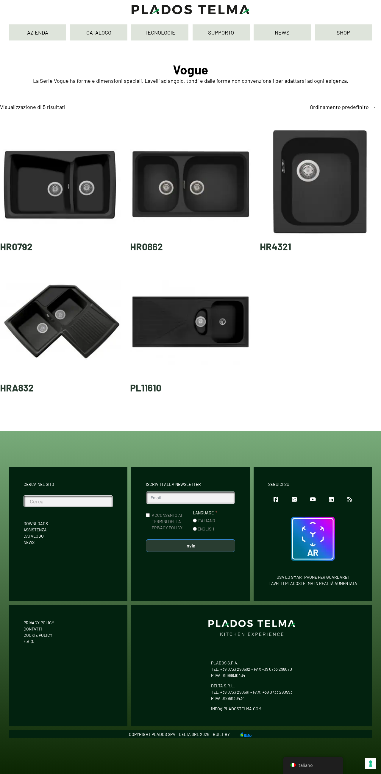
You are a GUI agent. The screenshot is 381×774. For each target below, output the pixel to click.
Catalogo (34, 536)
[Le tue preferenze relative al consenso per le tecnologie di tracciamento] (370, 763)
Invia (190, 545)
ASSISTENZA (35, 529)
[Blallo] (246, 734)
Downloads (36, 523)
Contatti (33, 628)
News (29, 542)
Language (203, 512)
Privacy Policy (39, 622)
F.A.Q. (29, 641)
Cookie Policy (38, 635)
